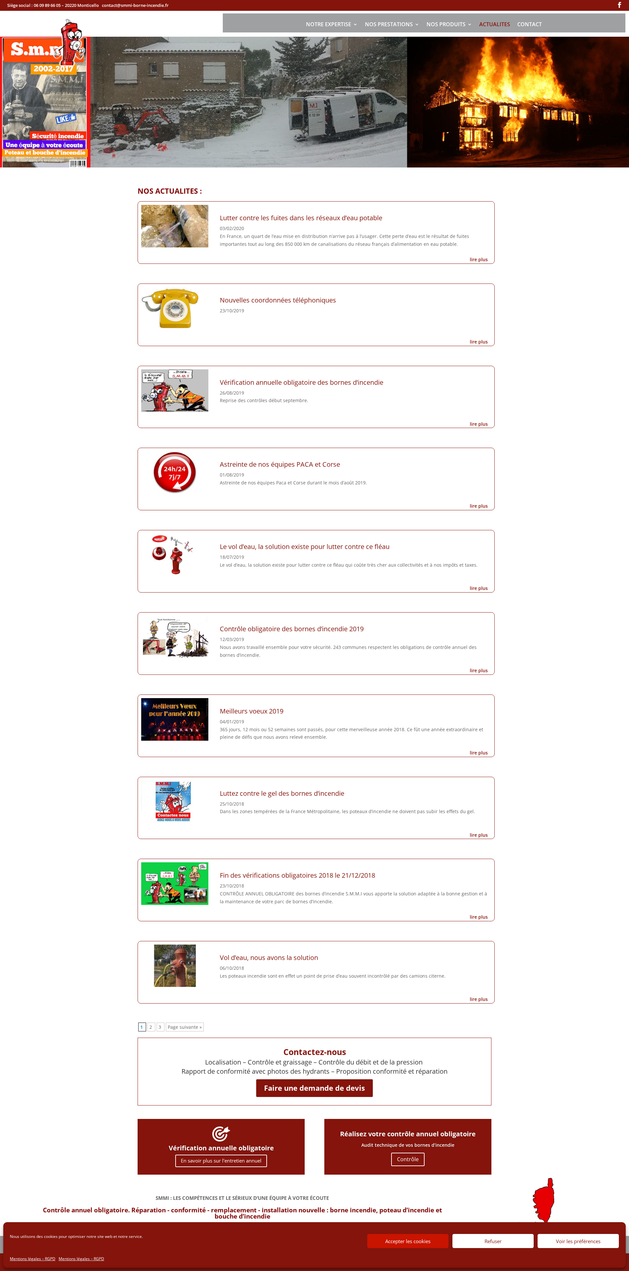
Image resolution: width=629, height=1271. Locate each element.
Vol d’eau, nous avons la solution (269, 957)
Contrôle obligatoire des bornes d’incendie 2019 (292, 628)
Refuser (493, 1241)
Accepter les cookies (407, 1241)
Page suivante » (185, 1027)
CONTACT (529, 25)
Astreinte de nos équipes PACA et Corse (280, 464)
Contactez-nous (314, 1051)
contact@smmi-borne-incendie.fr (135, 5)
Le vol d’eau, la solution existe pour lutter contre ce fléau (305, 546)
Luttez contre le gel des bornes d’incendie (282, 793)
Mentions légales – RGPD (32, 1258)
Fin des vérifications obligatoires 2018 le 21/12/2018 (297, 875)
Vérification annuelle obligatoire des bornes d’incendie (301, 382)
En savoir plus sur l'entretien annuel (221, 1160)
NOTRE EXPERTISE (328, 25)
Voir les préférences (578, 1241)
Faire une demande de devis (314, 1088)
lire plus (479, 259)
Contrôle (408, 1159)
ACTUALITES (494, 25)
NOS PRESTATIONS (389, 25)
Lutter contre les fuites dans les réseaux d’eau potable (301, 217)
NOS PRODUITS (446, 25)
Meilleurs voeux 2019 (251, 711)
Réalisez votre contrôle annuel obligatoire (408, 1133)
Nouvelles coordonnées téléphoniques (278, 300)
